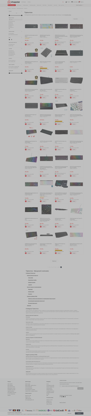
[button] (45, 209)
